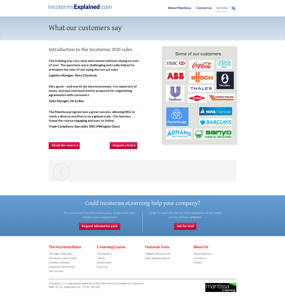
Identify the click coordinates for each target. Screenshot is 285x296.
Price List (102, 266)
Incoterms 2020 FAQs (62, 266)
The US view (56, 271)
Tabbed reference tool (157, 253)
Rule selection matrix (157, 258)
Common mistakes (60, 262)
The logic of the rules (61, 253)
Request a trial (123, 145)
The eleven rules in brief (63, 258)
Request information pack (99, 226)
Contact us (204, 8)
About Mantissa (179, 8)
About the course (64, 145)
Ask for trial (185, 226)
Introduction (104, 253)
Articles (222, 8)
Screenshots (104, 262)
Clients (101, 258)
